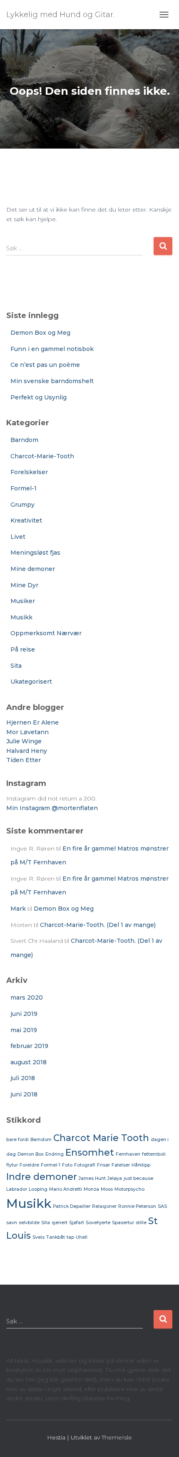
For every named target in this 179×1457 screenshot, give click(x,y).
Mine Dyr (24, 585)
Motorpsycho (129, 1189)
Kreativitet (26, 520)
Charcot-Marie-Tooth (42, 456)
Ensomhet (89, 1152)
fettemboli (154, 1154)
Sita (16, 665)
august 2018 (28, 1062)
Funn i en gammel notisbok (52, 349)
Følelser (121, 1165)
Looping (38, 1189)
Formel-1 (23, 488)
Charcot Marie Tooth (101, 1137)
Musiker (22, 601)
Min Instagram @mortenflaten (52, 808)
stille (141, 1222)
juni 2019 (23, 1014)
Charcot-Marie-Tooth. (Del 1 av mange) (98, 925)
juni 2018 (23, 1094)
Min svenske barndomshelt (52, 381)
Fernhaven (128, 1154)
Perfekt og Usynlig (38, 397)
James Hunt (92, 1178)
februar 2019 (29, 1046)
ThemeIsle (117, 1437)
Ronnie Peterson (137, 1206)
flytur (12, 1165)
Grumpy (22, 504)
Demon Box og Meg (40, 332)
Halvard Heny (26, 751)
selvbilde (29, 1222)
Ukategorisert (31, 681)
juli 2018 (22, 1078)
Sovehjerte (98, 1222)
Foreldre (29, 1165)
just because (138, 1178)
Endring (54, 1154)
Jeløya (114, 1178)
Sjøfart (76, 1222)
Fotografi (84, 1165)
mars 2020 (26, 997)
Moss (107, 1189)
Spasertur (123, 1222)
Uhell (81, 1237)
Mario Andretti (65, 1189)
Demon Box (30, 1154)
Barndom (24, 440)
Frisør (103, 1165)
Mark (18, 908)
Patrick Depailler (71, 1206)
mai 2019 (23, 1030)
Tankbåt (55, 1237)
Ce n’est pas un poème (45, 365)
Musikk (21, 617)
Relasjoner (104, 1206)
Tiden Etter (23, 760)
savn (11, 1222)
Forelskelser (29, 472)
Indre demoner (41, 1176)
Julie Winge (24, 741)
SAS (162, 1206)
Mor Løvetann (27, 732)
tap (70, 1237)
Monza (91, 1189)
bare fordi (17, 1139)
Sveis (38, 1237)
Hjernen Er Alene (32, 722)
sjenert (59, 1222)
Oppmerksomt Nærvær (46, 633)
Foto (67, 1165)
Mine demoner (32, 569)
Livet (17, 536)
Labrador (16, 1189)
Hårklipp (141, 1165)
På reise (22, 649)
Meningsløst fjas (35, 552)
